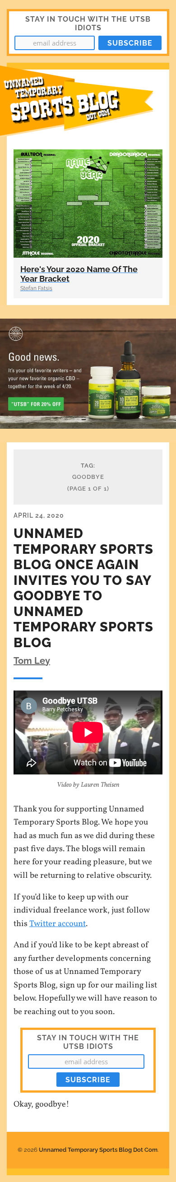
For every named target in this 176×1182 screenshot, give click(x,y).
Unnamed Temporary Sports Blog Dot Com (98, 1149)
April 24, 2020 (39, 515)
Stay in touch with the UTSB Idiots (88, 1042)
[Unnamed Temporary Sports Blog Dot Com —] (88, 106)
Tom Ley (32, 660)
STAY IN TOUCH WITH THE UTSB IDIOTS (88, 23)
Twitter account (57, 924)
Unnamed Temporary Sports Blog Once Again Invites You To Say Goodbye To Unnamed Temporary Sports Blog (83, 588)
